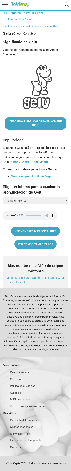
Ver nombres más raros (35, 244)
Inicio (6, 12)
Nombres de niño (34, 12)
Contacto (15, 379)
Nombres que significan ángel (31, 176)
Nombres (16, 12)
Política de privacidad (22, 385)
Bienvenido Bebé (20, 433)
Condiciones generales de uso (28, 406)
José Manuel (40, 161)
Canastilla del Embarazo (24, 420)
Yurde (28, 277)
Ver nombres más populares (35, 231)
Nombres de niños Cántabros (20, 19)
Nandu (53, 277)
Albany (15, 161)
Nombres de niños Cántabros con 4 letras (27, 25)
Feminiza (15, 447)
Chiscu (11, 282)
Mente (10, 277)
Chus (61, 277)
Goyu (26, 282)
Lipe (19, 282)
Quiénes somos (19, 372)
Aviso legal (16, 392)
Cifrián (36, 277)
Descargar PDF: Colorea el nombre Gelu (35, 123)
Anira (26, 161)
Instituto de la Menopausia (25, 440)
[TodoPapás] (20, 6)
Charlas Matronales (21, 426)
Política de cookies (21, 399)
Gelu (44, 277)
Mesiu (19, 277)
